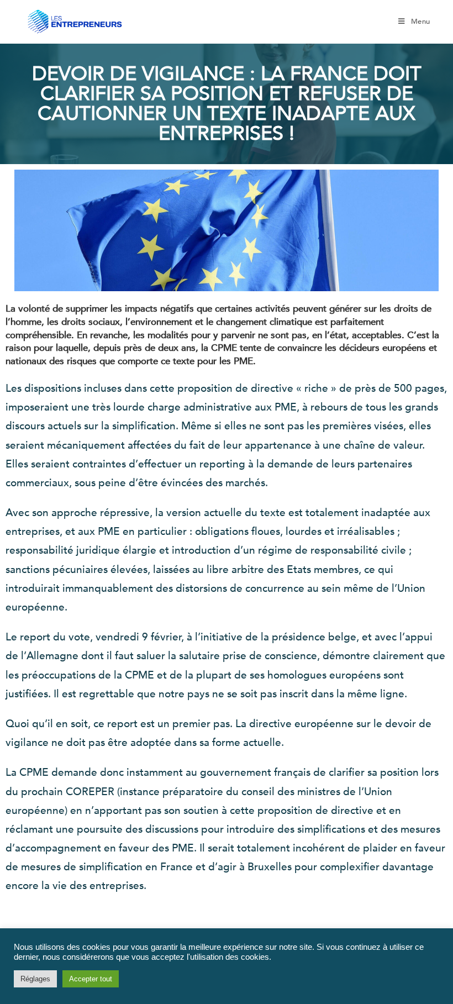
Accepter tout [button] (90, 979)
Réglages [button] (35, 979)
